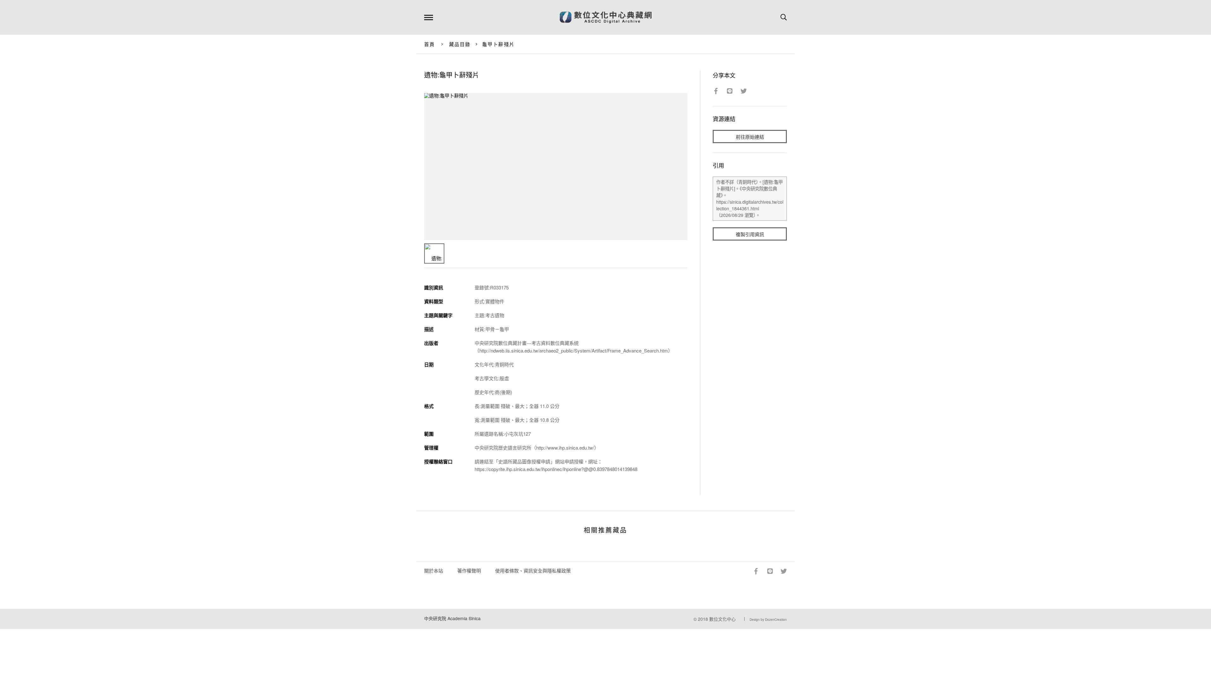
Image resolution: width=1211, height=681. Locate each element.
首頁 (429, 44)
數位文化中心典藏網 (606, 17)
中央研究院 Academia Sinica (452, 618)
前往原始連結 (750, 136)
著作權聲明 (469, 570)
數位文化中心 (722, 619)
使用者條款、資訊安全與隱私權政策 (533, 570)
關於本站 (433, 570)
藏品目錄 (460, 44)
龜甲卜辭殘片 (498, 44)
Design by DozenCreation (768, 619)
